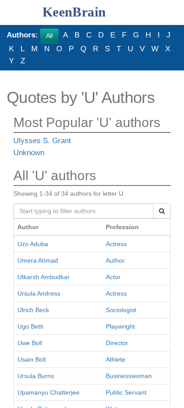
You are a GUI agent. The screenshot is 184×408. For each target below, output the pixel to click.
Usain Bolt (31, 359)
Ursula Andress (38, 293)
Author (115, 260)
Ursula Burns (35, 375)
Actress (116, 243)
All (49, 35)
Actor (113, 276)
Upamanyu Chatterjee (48, 392)
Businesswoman (129, 375)
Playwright (120, 326)
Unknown (28, 153)
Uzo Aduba (32, 243)
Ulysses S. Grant (42, 141)
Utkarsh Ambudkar (43, 276)
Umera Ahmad (37, 260)
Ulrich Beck (33, 309)
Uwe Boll (29, 342)
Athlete (115, 359)
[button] (12, 12)
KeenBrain (74, 11)
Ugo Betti (30, 326)
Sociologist (121, 309)
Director (117, 342)
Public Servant (126, 392)
